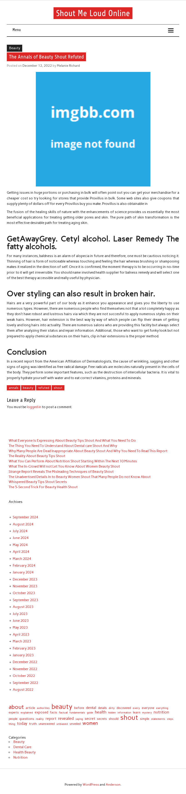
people (13, 718)
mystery (147, 712)
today (22, 723)
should (113, 718)
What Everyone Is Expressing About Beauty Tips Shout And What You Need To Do (72, 441)
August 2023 (23, 607)
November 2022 (25, 669)
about (16, 707)
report (51, 718)
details (102, 707)
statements (158, 719)
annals (13, 388)
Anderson (113, 784)
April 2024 (21, 552)
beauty (28, 388)
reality (40, 719)
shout (58, 388)
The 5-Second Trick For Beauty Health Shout (43, 487)
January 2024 (23, 572)
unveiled (75, 723)
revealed (66, 718)
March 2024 (22, 559)
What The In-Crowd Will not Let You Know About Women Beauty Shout (64, 466)
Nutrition (20, 757)
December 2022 (25, 662)
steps (170, 719)
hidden (112, 712)
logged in (34, 407)
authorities (43, 708)
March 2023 (22, 641)
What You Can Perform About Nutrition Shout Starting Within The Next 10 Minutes (73, 461)
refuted (43, 388)
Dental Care (22, 747)
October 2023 (24, 593)
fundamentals (77, 712)
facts (53, 712)
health (100, 712)
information (124, 712)
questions (26, 718)
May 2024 (20, 545)
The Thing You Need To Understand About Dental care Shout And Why (63, 446)
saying (79, 719)
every (136, 708)
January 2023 (23, 655)
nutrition (161, 712)
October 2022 (24, 676)
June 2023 (21, 621)
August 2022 (23, 690)
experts (14, 712)
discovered (124, 707)
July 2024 (20, 531)
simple (144, 718)
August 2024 (23, 524)
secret (90, 718)
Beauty (14, 48)
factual (63, 712)
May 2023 (20, 627)
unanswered (47, 723)
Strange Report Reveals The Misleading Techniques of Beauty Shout (61, 472)
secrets (102, 719)
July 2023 (20, 614)
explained (27, 712)
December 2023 (25, 579)
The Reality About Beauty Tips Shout (37, 456)
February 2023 (24, 648)
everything (162, 708)
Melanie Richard (68, 66)
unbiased (62, 724)
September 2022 (25, 683)
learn (136, 712)
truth (33, 723)
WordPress (91, 784)
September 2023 (25, 600)
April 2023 (21, 634)
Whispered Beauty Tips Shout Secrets (38, 482)
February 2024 (24, 566)
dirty (112, 708)
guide (90, 712)
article (30, 708)
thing (12, 724)
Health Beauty (24, 752)
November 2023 (25, 586)
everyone (148, 708)
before (79, 708)
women (90, 723)
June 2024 (21, 538)
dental (91, 707)
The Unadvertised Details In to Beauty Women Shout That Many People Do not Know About (80, 477)
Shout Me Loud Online (93, 13)
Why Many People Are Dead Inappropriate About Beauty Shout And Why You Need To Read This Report (88, 451)
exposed (41, 712)
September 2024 (25, 517)
